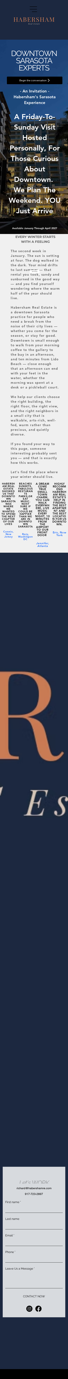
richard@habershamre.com (34, 1188)
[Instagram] (29, 1309)
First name (13, 1202)
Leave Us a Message (20, 1268)
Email (9, 1235)
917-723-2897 (34, 1194)
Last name (12, 1218)
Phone (10, 1252)
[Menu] (33, 9)
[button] (35, 271)
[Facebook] (38, 1309)
